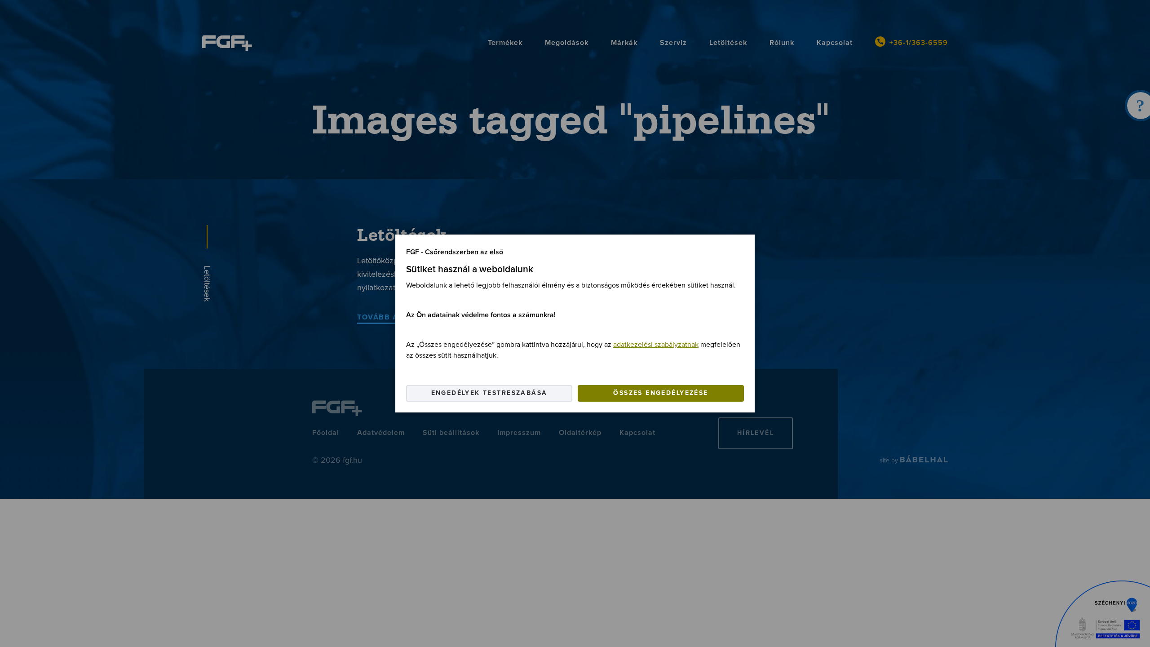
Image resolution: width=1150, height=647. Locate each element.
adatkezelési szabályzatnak (656, 344)
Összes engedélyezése (660, 393)
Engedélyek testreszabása (489, 393)
